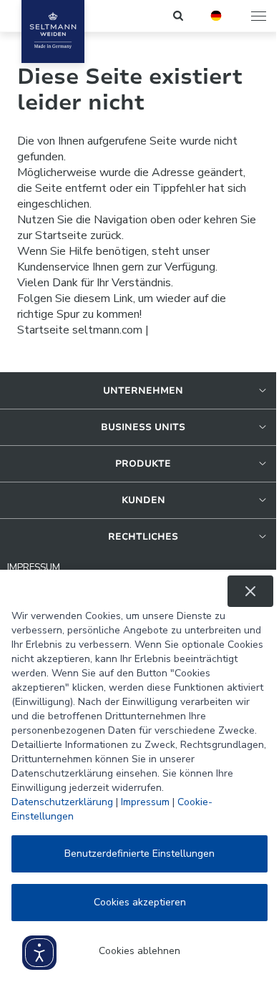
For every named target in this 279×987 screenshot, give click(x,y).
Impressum (145, 802)
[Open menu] (259, 16)
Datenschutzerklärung (62, 802)
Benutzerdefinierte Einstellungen (139, 853)
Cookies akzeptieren (140, 902)
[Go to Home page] (52, 31)
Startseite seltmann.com (79, 330)
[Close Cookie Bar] (250, 591)
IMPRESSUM (33, 567)
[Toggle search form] (179, 16)
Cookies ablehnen (139, 951)
